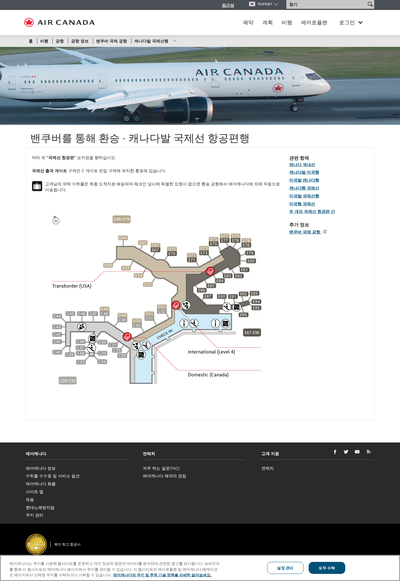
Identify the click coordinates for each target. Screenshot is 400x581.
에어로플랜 (314, 22)
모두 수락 (327, 567)
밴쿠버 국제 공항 (309, 232)
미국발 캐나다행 (304, 180)
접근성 (228, 5)
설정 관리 (285, 567)
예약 (248, 22)
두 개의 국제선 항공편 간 (312, 211)
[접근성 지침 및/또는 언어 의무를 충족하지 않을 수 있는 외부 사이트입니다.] (375, 536)
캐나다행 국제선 (304, 188)
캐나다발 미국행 (304, 172)
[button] (370, 4)
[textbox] (326, 4)
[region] (200, 568)
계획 (267, 22)
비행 (287, 22)
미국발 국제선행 (304, 196)
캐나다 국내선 (302, 164)
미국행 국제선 (302, 203)
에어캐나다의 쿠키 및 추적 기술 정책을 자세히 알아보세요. (162, 574)
